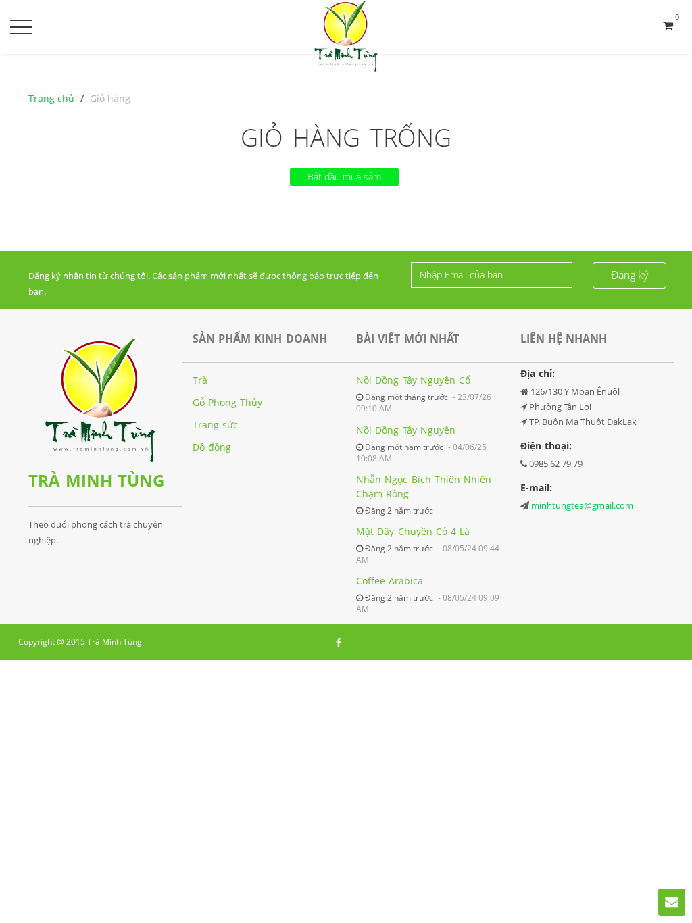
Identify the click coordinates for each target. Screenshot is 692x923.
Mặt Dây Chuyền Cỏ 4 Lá (413, 531)
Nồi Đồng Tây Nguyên (405, 430)
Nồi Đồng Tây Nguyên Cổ (413, 380)
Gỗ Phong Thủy (228, 402)
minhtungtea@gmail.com (582, 505)
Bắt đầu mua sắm (344, 176)
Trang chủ (51, 98)
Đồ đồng (212, 447)
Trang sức (215, 424)
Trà (200, 380)
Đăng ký (629, 275)
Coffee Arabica (389, 580)
